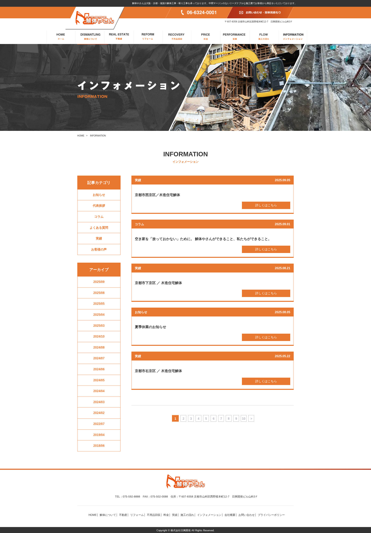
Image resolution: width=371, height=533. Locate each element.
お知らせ (99, 194)
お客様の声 (99, 249)
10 (243, 418)
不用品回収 (153, 514)
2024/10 (99, 336)
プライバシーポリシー (271, 514)
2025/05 (99, 303)
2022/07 (99, 424)
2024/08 (99, 347)
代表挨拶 (99, 205)
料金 (166, 514)
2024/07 (99, 358)
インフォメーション (209, 514)
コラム (99, 216)
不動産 (123, 514)
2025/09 (99, 281)
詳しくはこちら (266, 205)
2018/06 (99, 445)
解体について (108, 514)
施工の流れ (187, 514)
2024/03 (99, 402)
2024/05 (99, 380)
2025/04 (99, 314)
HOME (80, 135)
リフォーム (137, 514)
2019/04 (99, 435)
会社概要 (230, 514)
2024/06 (99, 369)
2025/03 (99, 325)
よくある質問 (99, 227)
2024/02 (99, 413)
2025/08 (99, 292)
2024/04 (99, 391)
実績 (99, 238)
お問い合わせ (246, 514)
